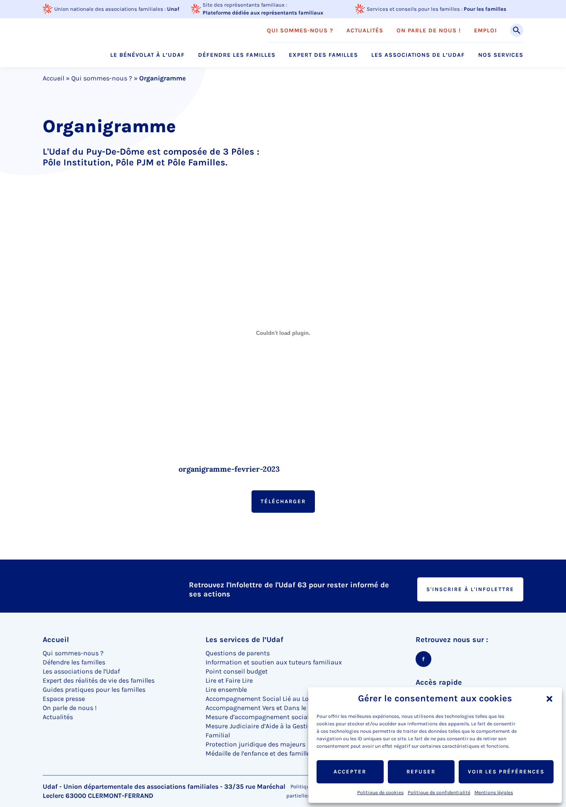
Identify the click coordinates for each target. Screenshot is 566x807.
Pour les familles (485, 9)
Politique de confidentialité (439, 792)
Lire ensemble (226, 689)
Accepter (350, 771)
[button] (549, 699)
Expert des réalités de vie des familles (99, 680)
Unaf (173, 9)
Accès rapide (439, 682)
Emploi (485, 30)
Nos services (500, 55)
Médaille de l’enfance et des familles (259, 753)
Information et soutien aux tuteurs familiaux (274, 662)
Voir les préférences (506, 771)
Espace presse (64, 699)
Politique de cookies (380, 792)
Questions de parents (238, 653)
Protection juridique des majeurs (255, 744)
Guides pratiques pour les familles (94, 689)
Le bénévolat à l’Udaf (147, 55)
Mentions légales (493, 792)
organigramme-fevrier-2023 (229, 469)
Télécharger (283, 501)
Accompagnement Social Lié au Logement (269, 699)
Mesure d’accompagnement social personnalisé (278, 717)
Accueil (53, 78)
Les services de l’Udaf (244, 639)
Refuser (420, 771)
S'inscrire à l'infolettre (470, 589)
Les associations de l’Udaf (418, 55)
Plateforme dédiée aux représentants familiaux (263, 13)
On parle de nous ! (429, 30)
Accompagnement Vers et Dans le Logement (272, 708)
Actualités (364, 30)
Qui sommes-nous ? (300, 30)
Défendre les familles (237, 55)
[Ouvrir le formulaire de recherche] (516, 30)
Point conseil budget (237, 671)
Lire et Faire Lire (229, 680)
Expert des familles (323, 55)
